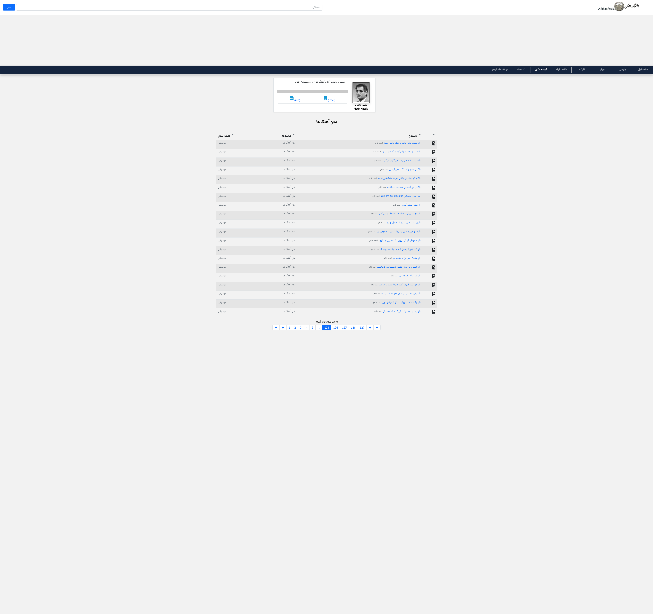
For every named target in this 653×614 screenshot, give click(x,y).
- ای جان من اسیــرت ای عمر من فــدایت (397, 293)
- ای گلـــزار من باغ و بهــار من (402, 258)
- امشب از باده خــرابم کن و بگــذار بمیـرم (396, 152)
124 (335, 327)
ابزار (602, 69)
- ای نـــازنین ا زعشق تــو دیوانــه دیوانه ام (396, 249)
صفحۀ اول (643, 69)
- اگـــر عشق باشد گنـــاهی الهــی (400, 169)
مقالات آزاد (561, 69)
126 (353, 327)
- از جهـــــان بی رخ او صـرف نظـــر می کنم (395, 214)
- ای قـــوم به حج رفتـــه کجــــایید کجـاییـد (394, 267)
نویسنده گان (541, 69)
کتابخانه (520, 69)
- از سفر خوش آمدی (407, 205)
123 (326, 327)
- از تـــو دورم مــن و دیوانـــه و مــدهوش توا (394, 231)
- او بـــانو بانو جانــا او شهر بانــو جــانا (397, 143)
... (319, 327)
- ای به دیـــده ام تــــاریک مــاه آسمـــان (397, 311)
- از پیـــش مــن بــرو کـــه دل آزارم (399, 222)
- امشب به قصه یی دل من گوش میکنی (397, 160)
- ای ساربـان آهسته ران (405, 276)
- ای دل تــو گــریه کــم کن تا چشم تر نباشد (395, 285)
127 (362, 327)
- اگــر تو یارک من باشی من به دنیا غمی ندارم (395, 178)
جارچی (622, 69)
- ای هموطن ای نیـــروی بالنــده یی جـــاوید (395, 240)
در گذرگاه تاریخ (500, 69)
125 (344, 327)
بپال (9, 7)
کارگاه (582, 69)
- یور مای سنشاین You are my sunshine (396, 196)
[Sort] (434, 136)
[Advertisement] (326, 40)
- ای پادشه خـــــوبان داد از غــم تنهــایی (397, 302)
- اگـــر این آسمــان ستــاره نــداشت (399, 187)
